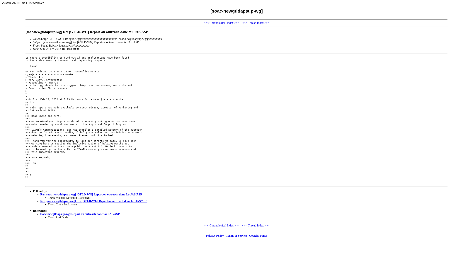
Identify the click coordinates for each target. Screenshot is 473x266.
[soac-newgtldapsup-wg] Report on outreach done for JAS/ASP (80, 214)
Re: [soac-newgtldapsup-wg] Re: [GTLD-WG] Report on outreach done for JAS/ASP (93, 201)
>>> (236, 22)
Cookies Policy (258, 235)
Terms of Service (236, 235)
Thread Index (256, 22)
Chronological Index (222, 22)
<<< (206, 22)
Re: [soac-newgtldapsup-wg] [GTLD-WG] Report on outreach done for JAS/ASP (91, 194)
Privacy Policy (215, 235)
